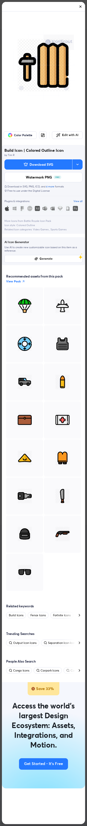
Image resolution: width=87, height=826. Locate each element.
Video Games (41, 229)
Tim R (11, 155)
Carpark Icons (50, 670)
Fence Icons (38, 615)
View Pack (13, 281)
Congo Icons (21, 670)
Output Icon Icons (25, 643)
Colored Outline (25, 225)
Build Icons (16, 615)
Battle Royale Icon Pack (37, 220)
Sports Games (58, 229)
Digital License (41, 190)
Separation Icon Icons (62, 643)
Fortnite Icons (62, 615)
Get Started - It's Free (43, 764)
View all (78, 201)
